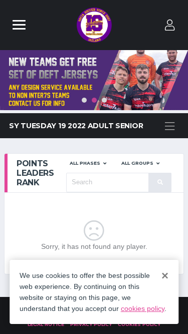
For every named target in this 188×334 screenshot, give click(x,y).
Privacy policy (91, 324)
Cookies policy (139, 324)
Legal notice (46, 324)
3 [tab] (104, 100)
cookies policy (142, 308)
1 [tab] (84, 100)
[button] (88, 163)
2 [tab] (94, 100)
